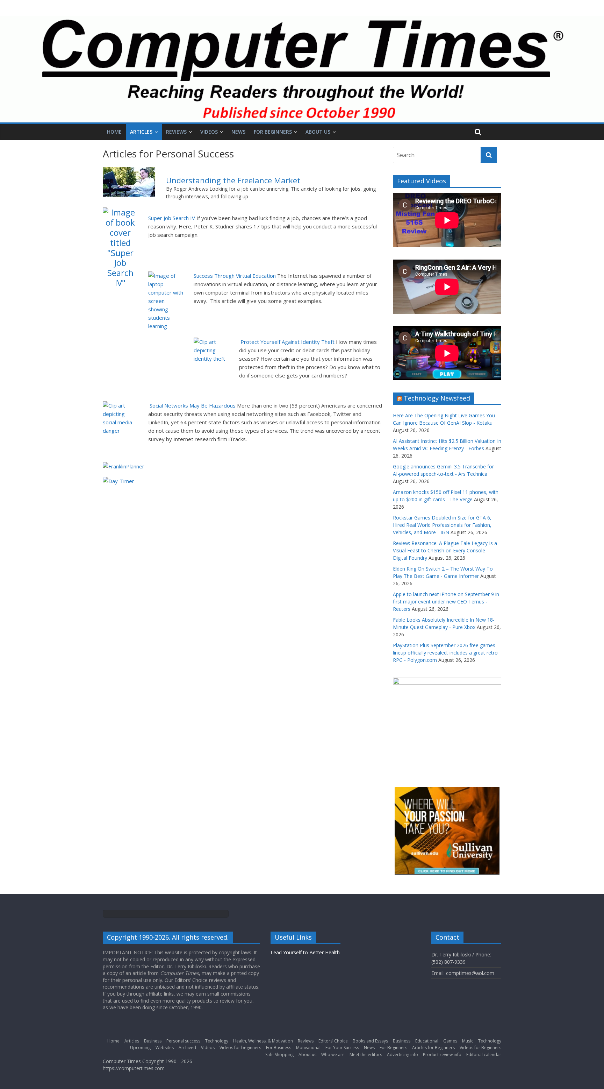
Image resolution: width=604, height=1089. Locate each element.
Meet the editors (366, 1055)
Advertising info (402, 1055)
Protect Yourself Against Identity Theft (287, 341)
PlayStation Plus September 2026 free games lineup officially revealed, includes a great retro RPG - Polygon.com (445, 652)
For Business (278, 1048)
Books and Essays (370, 1041)
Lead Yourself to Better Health (305, 952)
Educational (426, 1041)
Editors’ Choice (333, 1041)
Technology (216, 1041)
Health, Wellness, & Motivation (263, 1041)
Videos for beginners (240, 1048)
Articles (141, 131)
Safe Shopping (279, 1055)
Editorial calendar (483, 1055)
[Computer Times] (302, 69)
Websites (165, 1048)
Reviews (176, 131)
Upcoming (140, 1048)
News (238, 131)
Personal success (183, 1041)
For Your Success (342, 1048)
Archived (187, 1048)
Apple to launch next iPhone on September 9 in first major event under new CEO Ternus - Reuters (446, 601)
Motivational (308, 1048)
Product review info (442, 1055)
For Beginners (273, 131)
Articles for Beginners (433, 1048)
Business (152, 1041)
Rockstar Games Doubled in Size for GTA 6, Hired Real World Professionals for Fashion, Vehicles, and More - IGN (442, 525)
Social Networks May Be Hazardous (193, 405)
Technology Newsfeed (437, 398)
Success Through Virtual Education (235, 275)
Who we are (333, 1055)
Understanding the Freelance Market (233, 180)
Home (114, 131)
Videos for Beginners (480, 1048)
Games (450, 1041)
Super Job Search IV (171, 217)
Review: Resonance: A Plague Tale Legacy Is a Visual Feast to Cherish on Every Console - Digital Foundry (445, 550)
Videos (209, 131)
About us (317, 131)
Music (467, 1041)
